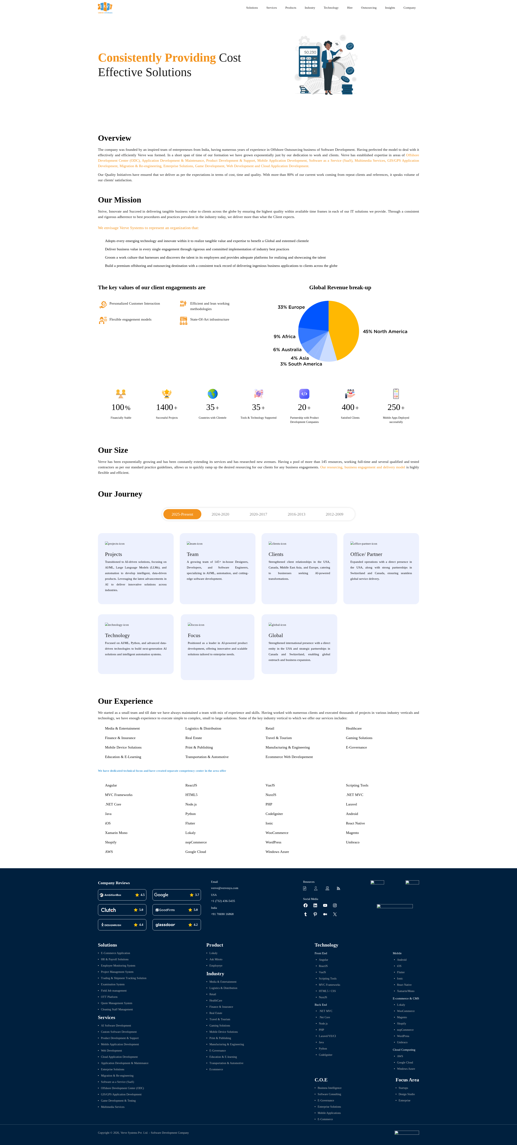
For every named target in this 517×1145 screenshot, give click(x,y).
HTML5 (191, 795)
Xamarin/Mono (405, 991)
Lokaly (190, 833)
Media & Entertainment (122, 728)
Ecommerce (216, 1069)
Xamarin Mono (116, 833)
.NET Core (113, 804)
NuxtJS (271, 795)
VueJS (270, 785)
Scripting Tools (357, 785)
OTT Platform (109, 996)
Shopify (111, 842)
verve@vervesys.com (224, 888)
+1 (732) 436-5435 (223, 901)
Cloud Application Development (119, 1056)
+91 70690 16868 (222, 914)
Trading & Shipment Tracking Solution (123, 978)
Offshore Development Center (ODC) (122, 1088)
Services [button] (271, 7)
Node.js (191, 804)
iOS (108, 823)
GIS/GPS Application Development (121, 1094)
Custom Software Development (119, 1031)
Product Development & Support (230, 160)
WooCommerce (277, 833)
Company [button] (410, 7)
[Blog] (340, 888)
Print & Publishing (199, 747)
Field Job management (114, 990)
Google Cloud (195, 852)
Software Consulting (329, 1094)
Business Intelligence (330, 1087)
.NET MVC (354, 795)
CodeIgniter (274, 814)
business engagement (360, 467)
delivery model (394, 467)
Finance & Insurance (120, 738)
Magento (352, 833)
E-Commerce (325, 1119)
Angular (111, 785)
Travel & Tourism (279, 738)
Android (352, 814)
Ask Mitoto (215, 959)
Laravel (351, 804)
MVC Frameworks (118, 795)
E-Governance (356, 747)
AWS (109, 852)
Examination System (113, 984)
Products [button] (290, 7)
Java (108, 814)
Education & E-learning (223, 1056)
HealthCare (215, 1000)
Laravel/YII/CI (327, 1036)
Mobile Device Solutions (123, 747)
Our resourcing (331, 467)
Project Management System (117, 971)
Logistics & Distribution (203, 728)
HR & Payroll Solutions (114, 959)
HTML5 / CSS (327, 991)
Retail (270, 728)
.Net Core (324, 1017)
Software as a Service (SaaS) (330, 160)
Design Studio (407, 1094)
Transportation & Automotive (207, 757)
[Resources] (306, 888)
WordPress (273, 842)
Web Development (240, 166)
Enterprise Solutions (178, 166)
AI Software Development (116, 1025)
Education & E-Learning (123, 757)
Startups (403, 1087)
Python (190, 814)
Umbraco (352, 842)
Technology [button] (331, 7)
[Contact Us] (317, 888)
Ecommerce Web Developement (289, 757)
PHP (269, 804)
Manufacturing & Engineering (288, 747)
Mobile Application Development (282, 160)
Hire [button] (350, 7)
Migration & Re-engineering (140, 166)
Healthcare (354, 728)
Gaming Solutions (359, 738)
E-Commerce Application (115, 953)
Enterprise (404, 1100)
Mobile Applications (329, 1113)
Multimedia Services (370, 160)
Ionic (269, 823)
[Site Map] (329, 888)
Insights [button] (390, 7)
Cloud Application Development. (285, 166)
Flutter (190, 823)
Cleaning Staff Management (117, 1009)
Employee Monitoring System (118, 965)
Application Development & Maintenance (173, 160)
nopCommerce (196, 842)
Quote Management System (116, 1003)
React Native (355, 823)
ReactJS (191, 785)
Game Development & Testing (118, 1100)
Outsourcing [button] (369, 7)
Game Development (209, 166)
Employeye (215, 965)
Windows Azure (277, 852)
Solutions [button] (252, 7)
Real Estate (193, 738)
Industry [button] (310, 7)
